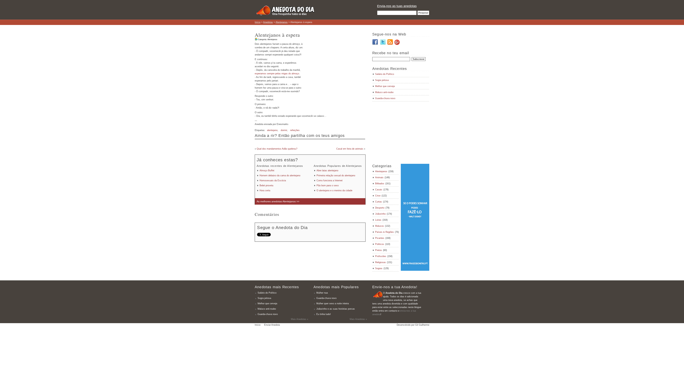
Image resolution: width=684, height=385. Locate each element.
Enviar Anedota (272, 325)
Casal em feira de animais (349, 148)
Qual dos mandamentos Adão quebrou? (277, 148)
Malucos (379, 226)
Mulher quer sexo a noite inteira (332, 303)
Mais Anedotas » (299, 319)
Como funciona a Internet (330, 180)
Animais (379, 177)
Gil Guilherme (422, 325)
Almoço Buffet (267, 170)
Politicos (379, 244)
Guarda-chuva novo (385, 98)
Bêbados (379, 183)
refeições (295, 130)
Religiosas (380, 262)
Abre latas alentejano (327, 170)
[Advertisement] (335, 67)
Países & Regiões (384, 232)
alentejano (272, 130)
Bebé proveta (266, 185)
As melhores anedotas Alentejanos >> (278, 201)
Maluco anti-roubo (384, 92)
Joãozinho (380, 213)
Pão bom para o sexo (328, 185)
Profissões (380, 256)
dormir (284, 130)
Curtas (378, 201)
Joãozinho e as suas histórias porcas (335, 308)
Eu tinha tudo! (323, 314)
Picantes (379, 238)
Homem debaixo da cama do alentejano (280, 175)
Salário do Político (384, 74)
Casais (378, 189)
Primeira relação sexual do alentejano (336, 175)
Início (257, 22)
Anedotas (268, 22)
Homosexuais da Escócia (273, 180)
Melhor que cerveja (385, 86)
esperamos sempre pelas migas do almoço (277, 73)
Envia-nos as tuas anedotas (397, 6)
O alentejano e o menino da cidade (334, 190)
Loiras (378, 220)
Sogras (378, 268)
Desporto (379, 207)
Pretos (378, 250)
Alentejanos (282, 22)
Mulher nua (322, 292)
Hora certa (265, 190)
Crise (377, 195)
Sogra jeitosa (382, 80)
